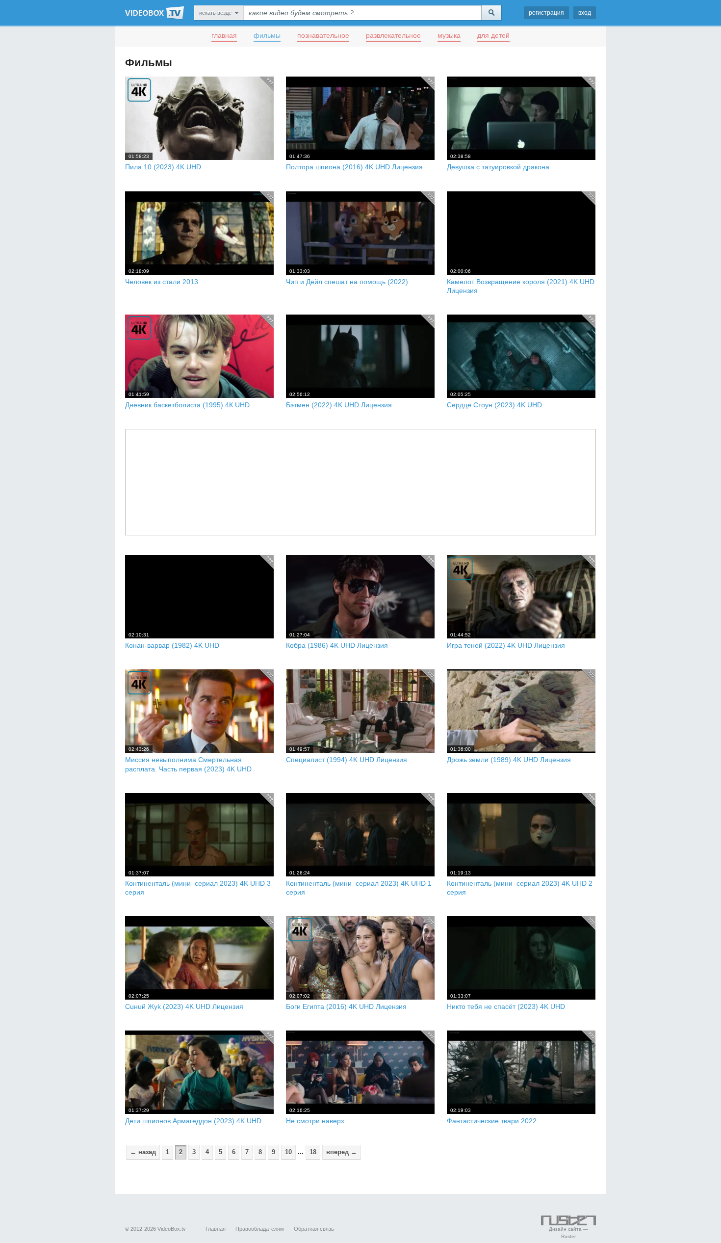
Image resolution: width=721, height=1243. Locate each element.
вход (584, 12)
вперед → (341, 1152)
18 (312, 1152)
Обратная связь (314, 1229)
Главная (216, 1229)
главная (224, 35)
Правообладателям (259, 1229)
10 (288, 1152)
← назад (143, 1152)
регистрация (546, 12)
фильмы (267, 35)
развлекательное (393, 35)
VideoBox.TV (154, 13)
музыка (449, 35)
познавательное (323, 35)
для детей (493, 35)
